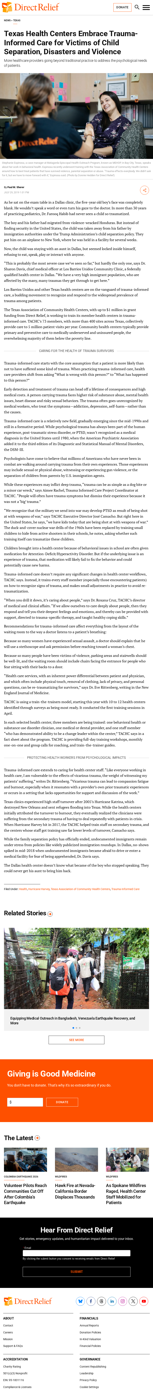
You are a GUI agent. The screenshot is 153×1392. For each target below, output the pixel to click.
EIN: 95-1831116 (13, 1380)
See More (76, 1040)
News (7, 20)
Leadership (86, 1373)
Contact (8, 1325)
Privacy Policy (88, 1380)
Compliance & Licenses (17, 1387)
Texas (16, 20)
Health (23, 889)
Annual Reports (89, 1325)
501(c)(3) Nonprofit (15, 1373)
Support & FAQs (13, 1346)
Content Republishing (93, 1366)
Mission (8, 1339)
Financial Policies (90, 1346)
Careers (8, 1332)
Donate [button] (122, 7)
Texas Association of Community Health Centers (80, 889)
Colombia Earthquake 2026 (21, 1176)
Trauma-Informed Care (125, 889)
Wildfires (61, 1176)
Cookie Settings (89, 1387)
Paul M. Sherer (15, 187)
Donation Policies (90, 1332)
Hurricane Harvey (39, 889)
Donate (62, 1102)
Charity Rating (12, 1366)
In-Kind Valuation (90, 1339)
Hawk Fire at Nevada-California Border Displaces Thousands (75, 1191)
